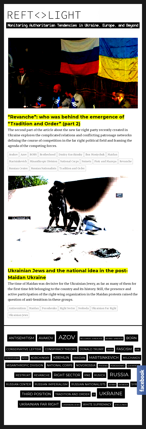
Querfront (133, 365)
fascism (124, 349)
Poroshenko (49, 308)
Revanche (126, 161)
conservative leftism (23, 349)
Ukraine (111, 393)
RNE (87, 375)
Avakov (13, 154)
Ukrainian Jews (18, 315)
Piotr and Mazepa (105, 161)
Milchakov (131, 358)
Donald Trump (92, 349)
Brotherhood (48, 154)
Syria (135, 384)
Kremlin (61, 358)
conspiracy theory (60, 349)
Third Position (36, 394)
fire (137, 349)
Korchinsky (40, 358)
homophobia (12, 358)
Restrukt (23, 375)
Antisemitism (17, 308)
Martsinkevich (18, 161)
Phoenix (103, 365)
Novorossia (85, 365)
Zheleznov (121, 405)
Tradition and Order (72, 168)
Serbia (112, 384)
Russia (119, 374)
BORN (33, 154)
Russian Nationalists (43, 168)
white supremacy (97, 404)
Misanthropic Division (43, 161)
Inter (25, 358)
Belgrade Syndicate (91, 338)
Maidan (112, 154)
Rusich (99, 375)
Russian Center (18, 168)
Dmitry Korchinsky (70, 154)
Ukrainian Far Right (104, 308)
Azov (24, 154)
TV (94, 394)
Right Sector (67, 308)
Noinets (86, 161)
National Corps (69, 161)
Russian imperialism (51, 384)
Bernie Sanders (114, 338)
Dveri (110, 349)
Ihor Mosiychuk (95, 154)
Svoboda (83, 308)
